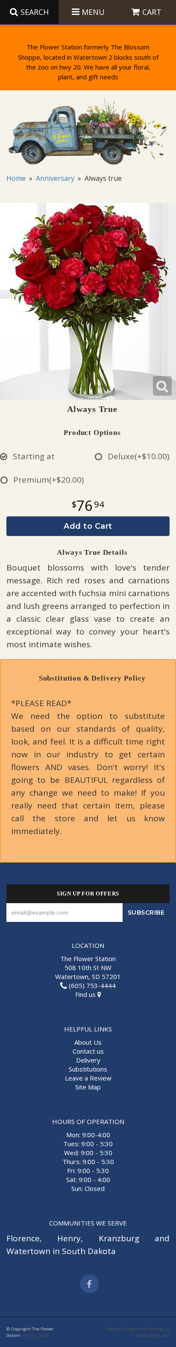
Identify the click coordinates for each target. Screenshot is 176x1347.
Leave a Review (88, 1078)
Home (16, 178)
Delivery (88, 1060)
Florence (23, 1238)
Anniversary (55, 178)
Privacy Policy (36, 1335)
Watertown (28, 1251)
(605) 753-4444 (91, 985)
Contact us (88, 1051)
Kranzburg (119, 1238)
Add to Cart (88, 526)
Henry (69, 1238)
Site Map (88, 1087)
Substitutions (88, 1069)
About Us (88, 1042)
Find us (86, 994)
